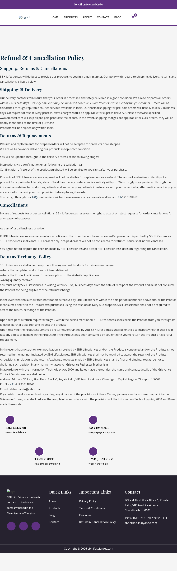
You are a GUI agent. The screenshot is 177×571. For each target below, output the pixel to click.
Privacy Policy (87, 501)
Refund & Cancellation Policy (97, 522)
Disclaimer (86, 515)
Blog (117, 17)
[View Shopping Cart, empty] (133, 17)
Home (54, 17)
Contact (103, 17)
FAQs (35, 197)
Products (71, 17)
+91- (119, 197)
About (87, 17)
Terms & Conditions (92, 508)
